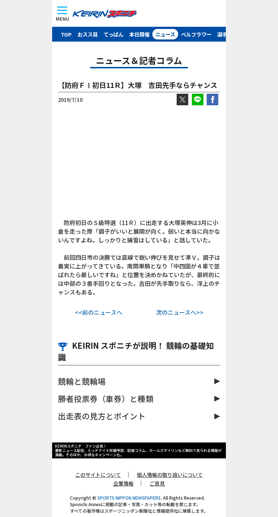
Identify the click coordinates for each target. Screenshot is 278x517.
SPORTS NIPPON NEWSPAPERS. (129, 498)
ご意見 (157, 483)
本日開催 (139, 34)
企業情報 (123, 483)
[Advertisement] (139, 161)
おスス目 (87, 34)
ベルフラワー (196, 34)
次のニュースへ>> (179, 312)
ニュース (165, 34)
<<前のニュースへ (98, 312)
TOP (66, 34)
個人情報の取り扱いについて (170, 474)
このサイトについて (98, 474)
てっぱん (113, 34)
